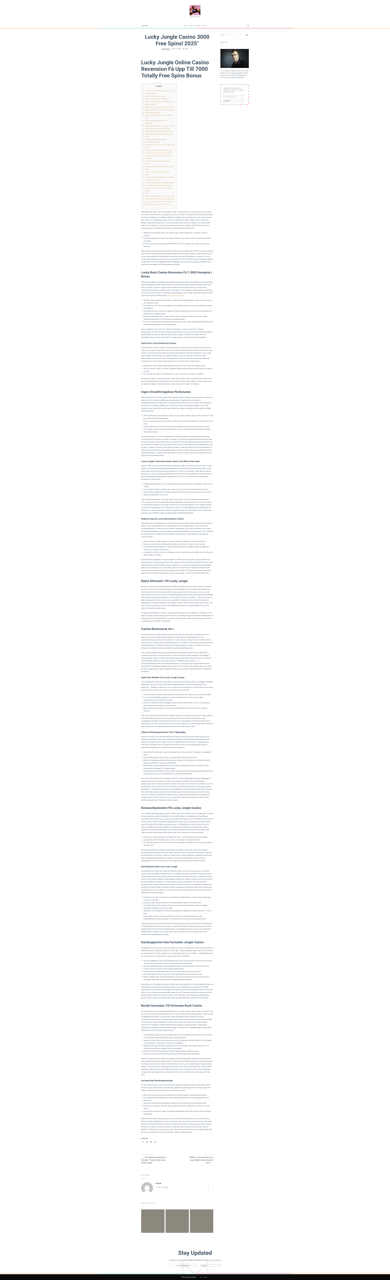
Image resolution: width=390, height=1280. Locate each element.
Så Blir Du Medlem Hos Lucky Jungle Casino (159, 196)
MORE (204, 25)
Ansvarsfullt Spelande (152, 142)
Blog (191, 25)
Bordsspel (148, 158)
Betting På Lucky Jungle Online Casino (158, 204)
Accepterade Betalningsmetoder (155, 139)
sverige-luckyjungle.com (176, 295)
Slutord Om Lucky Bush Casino (155, 96)
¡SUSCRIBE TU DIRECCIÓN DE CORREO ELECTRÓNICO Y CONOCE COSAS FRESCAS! (233, 90)
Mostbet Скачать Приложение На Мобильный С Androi (177, 1217)
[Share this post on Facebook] (143, 1142)
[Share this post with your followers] (147, 1142)
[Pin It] (151, 1142)
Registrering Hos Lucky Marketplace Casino (159, 107)
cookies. (193, 1277)
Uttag (147, 174)
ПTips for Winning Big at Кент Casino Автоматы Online (153, 1217)
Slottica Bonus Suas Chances (201, 1217)
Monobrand (166, 49)
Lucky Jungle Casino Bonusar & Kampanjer (159, 201)
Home (185, 25)
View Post (153, 1230)
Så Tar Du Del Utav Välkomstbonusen (157, 172)
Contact (198, 25)
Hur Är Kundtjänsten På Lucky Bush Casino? (159, 183)
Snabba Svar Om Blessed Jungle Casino (158, 150)
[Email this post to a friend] (155, 1142)
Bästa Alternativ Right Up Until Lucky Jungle (159, 110)
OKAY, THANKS (203, 1277)
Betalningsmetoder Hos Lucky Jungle (157, 128)
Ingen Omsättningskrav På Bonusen (157, 99)
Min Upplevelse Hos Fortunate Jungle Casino (159, 199)
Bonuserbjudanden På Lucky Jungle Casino (159, 126)
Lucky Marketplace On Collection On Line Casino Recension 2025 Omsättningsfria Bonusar (158, 188)
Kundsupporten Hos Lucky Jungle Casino (158, 131)
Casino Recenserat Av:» (153, 112)
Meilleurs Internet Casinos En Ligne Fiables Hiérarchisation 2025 (195, 1159)
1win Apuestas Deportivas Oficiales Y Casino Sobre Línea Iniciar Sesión (159, 1159)
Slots (146, 193)
